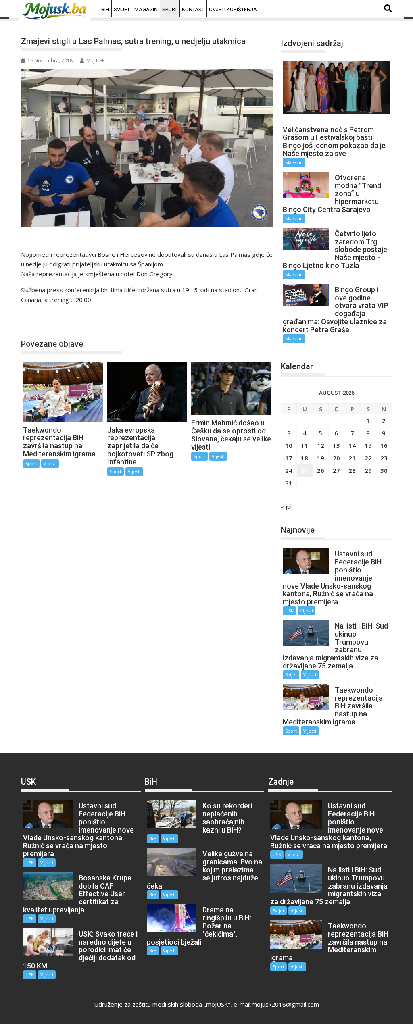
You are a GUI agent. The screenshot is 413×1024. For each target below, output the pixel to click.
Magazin (146, 9)
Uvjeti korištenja (233, 9)
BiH (105, 9)
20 (336, 458)
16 (384, 445)
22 (368, 458)
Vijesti (50, 463)
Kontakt (193, 9)
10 (288, 445)
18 (304, 458)
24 (288, 470)
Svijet (122, 9)
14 (352, 445)
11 (304, 445)
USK (289, 611)
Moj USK (95, 60)
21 (352, 458)
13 (336, 445)
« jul (286, 506)
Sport (169, 9)
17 (288, 458)
